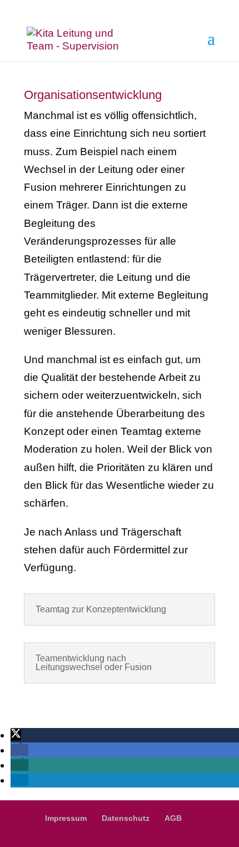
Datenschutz (126, 818)
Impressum (66, 818)
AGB (173, 818)
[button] (16, 735)
